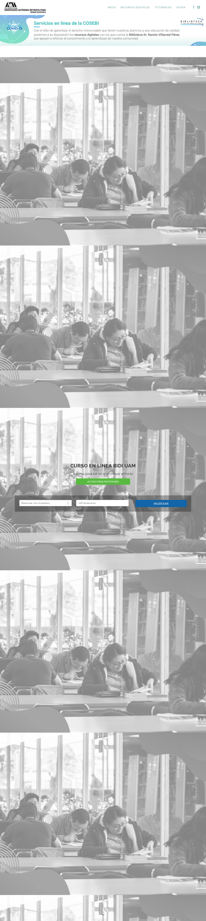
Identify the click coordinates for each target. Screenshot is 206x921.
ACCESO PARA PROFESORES (103, 481)
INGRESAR (161, 503)
